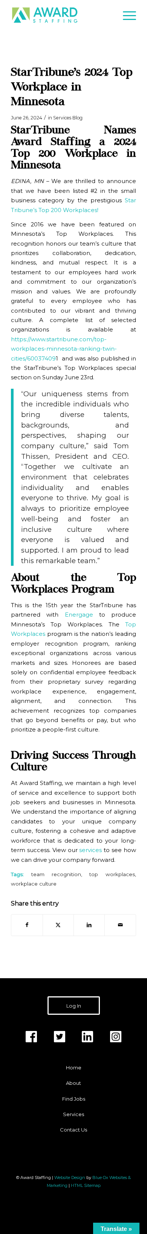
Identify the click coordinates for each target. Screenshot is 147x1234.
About (73, 1083)
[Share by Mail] (120, 925)
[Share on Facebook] (26, 925)
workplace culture (34, 884)
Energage (79, 614)
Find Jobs (73, 1099)
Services (73, 1114)
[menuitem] (125, 15)
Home (73, 1067)
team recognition (56, 874)
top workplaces (112, 874)
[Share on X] (58, 925)
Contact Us (73, 1130)
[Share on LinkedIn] (89, 925)
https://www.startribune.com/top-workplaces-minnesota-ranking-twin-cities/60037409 (64, 349)
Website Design (69, 1177)
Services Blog (68, 118)
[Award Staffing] (61, 15)
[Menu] (125, 15)
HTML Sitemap (86, 1185)
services (90, 850)
